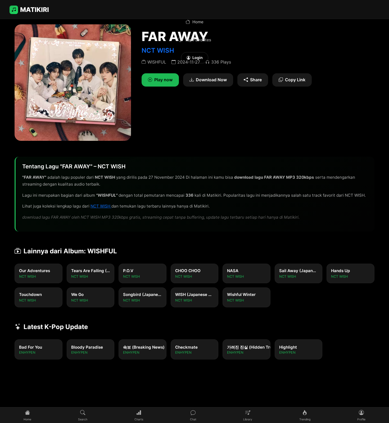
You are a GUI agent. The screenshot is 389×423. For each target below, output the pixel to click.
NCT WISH (101, 206)
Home (197, 21)
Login (197, 57)
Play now (163, 79)
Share (256, 79)
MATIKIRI (34, 10)
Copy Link (295, 79)
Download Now (211, 79)
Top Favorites (198, 39)
